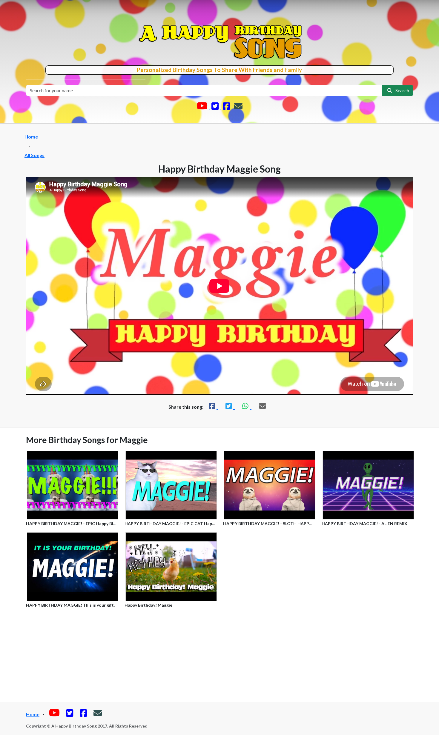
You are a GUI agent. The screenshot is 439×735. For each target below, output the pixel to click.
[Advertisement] (219, 660)
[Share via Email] (262, 406)
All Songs (34, 155)
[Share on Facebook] (212, 406)
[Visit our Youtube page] (202, 107)
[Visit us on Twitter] (215, 107)
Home (31, 136)
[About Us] (238, 107)
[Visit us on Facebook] (227, 107)
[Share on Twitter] (229, 406)
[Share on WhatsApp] (246, 406)
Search (401, 90)
